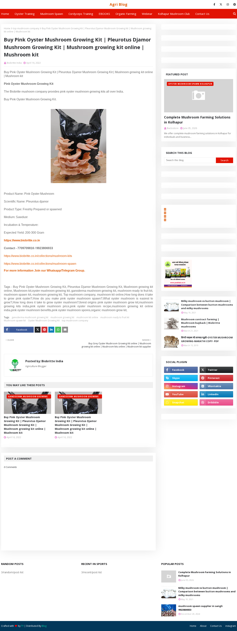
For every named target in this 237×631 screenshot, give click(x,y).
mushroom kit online (87, 317)
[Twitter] (38, 330)
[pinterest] (234, 4)
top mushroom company (26, 28)
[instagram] (227, 4)
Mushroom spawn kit (15, 320)
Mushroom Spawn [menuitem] (51, 14)
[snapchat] (181, 402)
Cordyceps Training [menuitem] (81, 14)
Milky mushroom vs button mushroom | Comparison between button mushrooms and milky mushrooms (207, 304)
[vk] (216, 386)
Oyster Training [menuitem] (25, 14)
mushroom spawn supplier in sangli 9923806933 (200, 607)
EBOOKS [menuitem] (104, 14)
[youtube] (181, 394)
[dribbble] (216, 402)
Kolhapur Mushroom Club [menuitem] (174, 14)
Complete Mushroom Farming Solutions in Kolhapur (197, 119)
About (203, 625)
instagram (230, 625)
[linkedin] (216, 394)
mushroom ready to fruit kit (114, 317)
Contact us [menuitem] (202, 14)
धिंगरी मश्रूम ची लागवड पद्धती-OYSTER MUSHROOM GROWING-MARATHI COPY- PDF (207, 339)
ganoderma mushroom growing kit (30, 317)
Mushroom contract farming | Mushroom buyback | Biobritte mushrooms (200, 323)
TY (22, 625)
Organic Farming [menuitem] (126, 14)
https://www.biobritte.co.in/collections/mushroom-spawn (40, 263)
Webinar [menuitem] (147, 14)
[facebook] (214, 4)
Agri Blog (118, 4)
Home (7, 28)
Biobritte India (14, 62)
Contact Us (216, 625)
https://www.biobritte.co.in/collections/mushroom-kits (38, 255)
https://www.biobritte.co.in (22, 240)
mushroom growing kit (62, 317)
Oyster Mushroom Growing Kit (44, 320)
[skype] (181, 378)
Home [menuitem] (5, 14)
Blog (44, 625)
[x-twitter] (220, 4)
